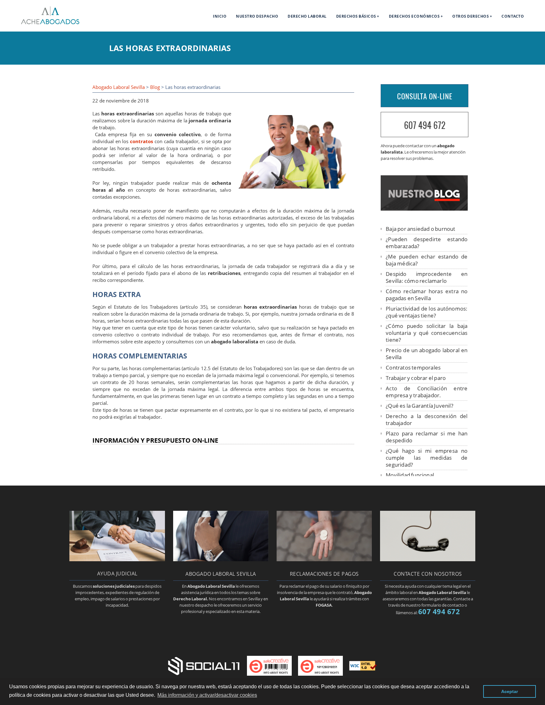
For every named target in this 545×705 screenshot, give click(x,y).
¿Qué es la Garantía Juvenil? (419, 405)
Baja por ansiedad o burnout (420, 228)
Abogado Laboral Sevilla (118, 87)
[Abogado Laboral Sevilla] (42, 23)
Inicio (219, 16)
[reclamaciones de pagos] (324, 559)
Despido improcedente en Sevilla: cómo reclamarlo (426, 277)
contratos (141, 141)
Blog (155, 87)
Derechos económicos (414, 16)
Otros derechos (470, 16)
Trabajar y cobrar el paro (416, 378)
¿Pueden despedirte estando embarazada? (426, 243)
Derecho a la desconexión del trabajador (426, 419)
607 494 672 (424, 125)
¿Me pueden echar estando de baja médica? (426, 260)
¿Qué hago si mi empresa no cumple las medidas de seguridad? (426, 457)
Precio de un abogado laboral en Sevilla (426, 354)
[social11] (204, 665)
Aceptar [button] (509, 691)
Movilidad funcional (410, 475)
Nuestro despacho (257, 16)
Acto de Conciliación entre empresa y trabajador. (426, 392)
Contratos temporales (413, 367)
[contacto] (427, 559)
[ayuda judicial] (117, 559)
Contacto (512, 16)
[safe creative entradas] (320, 665)
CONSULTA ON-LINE (424, 96)
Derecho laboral (307, 16)
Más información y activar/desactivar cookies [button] (207, 695)
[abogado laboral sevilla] (220, 559)
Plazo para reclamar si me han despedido (426, 437)
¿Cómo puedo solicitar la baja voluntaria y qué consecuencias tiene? (426, 332)
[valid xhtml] (363, 665)
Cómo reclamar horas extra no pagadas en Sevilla (426, 295)
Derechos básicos (356, 16)
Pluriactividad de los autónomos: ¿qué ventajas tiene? (426, 312)
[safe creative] (269, 665)
